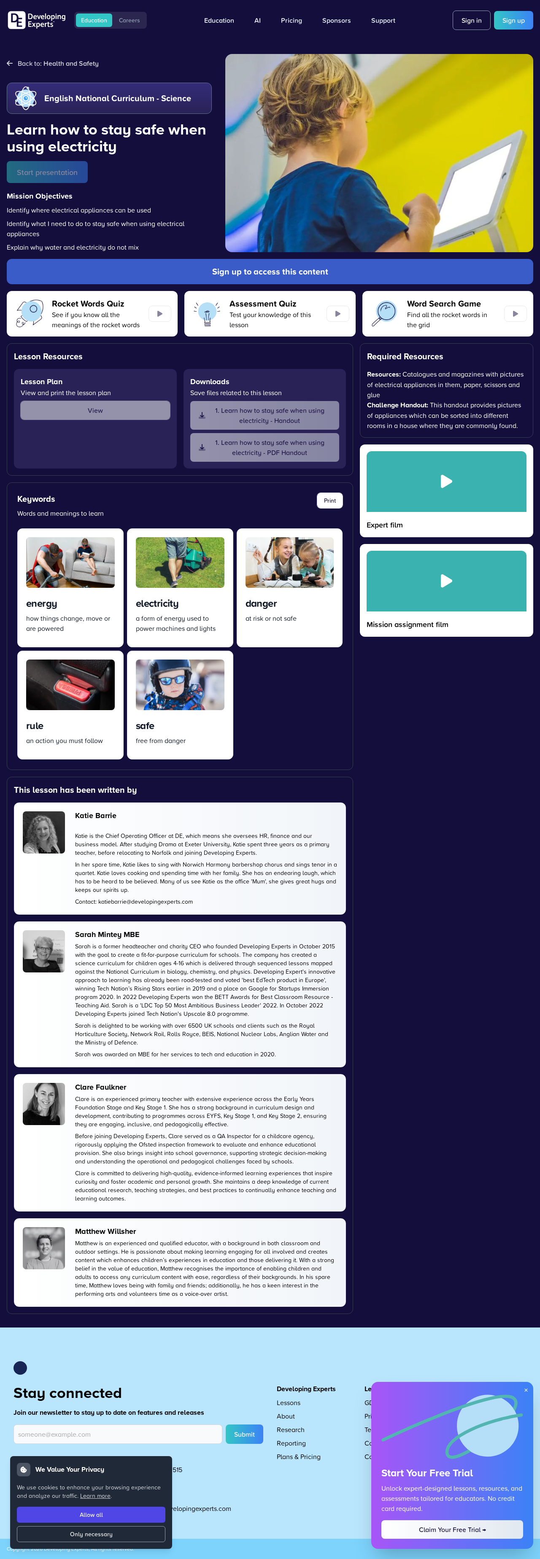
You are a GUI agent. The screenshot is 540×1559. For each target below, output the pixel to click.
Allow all (91, 1515)
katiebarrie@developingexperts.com (145, 901)
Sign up (513, 20)
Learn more (95, 1496)
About (286, 1416)
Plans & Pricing (299, 1456)
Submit (244, 1434)
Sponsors (336, 20)
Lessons (288, 1402)
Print (330, 500)
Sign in (472, 20)
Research (291, 1429)
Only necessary (91, 1534)
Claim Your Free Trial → (452, 1529)
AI (257, 20)
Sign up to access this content (270, 271)
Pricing (291, 20)
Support (383, 20)
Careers (129, 20)
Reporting (291, 1443)
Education (94, 20)
